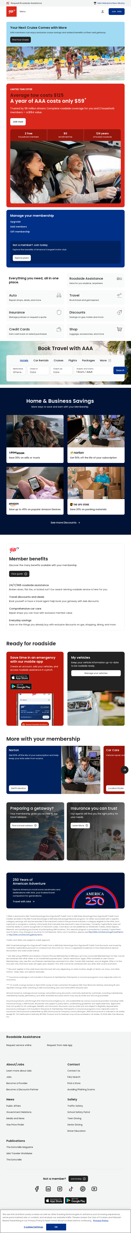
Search (120, 370)
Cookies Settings (33, 1227)
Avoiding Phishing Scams (81, 1089)
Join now (18, 121)
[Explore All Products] (35, 491)
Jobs (9, 1077)
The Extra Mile (14, 1159)
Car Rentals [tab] (41, 360)
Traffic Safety (75, 1105)
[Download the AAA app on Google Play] (35, 686)
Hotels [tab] (24, 360)
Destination (18, 368)
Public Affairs (13, 1105)
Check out (57, 368)
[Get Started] (35, 439)
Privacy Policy (100, 1220)
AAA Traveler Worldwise (19, 1153)
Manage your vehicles (96, 673)
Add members (18, 226)
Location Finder (116, 788)
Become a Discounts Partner (22, 1089)
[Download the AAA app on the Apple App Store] (35, 677)
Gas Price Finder (15, 1124)
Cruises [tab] (58, 360)
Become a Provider (16, 1083)
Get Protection (18, 788)
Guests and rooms (85, 368)
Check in (34, 368)
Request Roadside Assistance (26, 3)
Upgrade (15, 221)
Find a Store (74, 1083)
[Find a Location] (96, 491)
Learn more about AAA (18, 1070)
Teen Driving (74, 1118)
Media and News (15, 1118)
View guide (17, 573)
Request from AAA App (59, 1045)
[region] (65, 1221)
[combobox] (18, 372)
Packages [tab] (88, 360)
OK (56, 1227)
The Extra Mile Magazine (19, 1147)
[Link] (37, 1189)
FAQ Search (73, 1077)
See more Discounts (64, 522)
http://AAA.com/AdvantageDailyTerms (25, 934)
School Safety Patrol (78, 1112)
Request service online (18, 1045)
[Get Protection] (96, 439)
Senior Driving (74, 1124)
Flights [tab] (73, 360)
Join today (76, 1178)
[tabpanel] (65, 372)
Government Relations (18, 1112)
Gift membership (20, 231)
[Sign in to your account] (102, 11)
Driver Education (76, 1131)
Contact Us (73, 1070)
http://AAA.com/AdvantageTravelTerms (105, 932)
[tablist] (65, 360)
